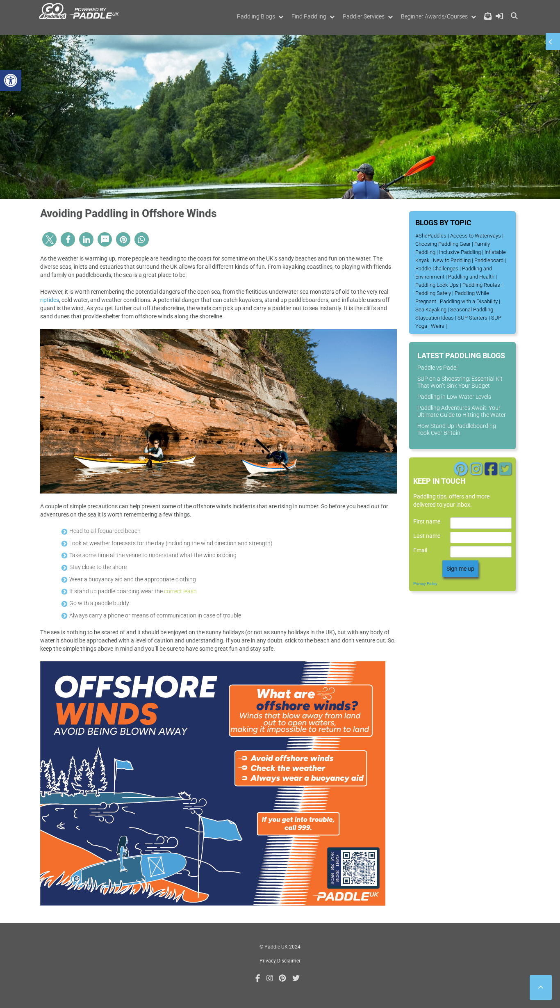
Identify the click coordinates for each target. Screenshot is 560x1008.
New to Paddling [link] (452, 260)
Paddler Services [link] (364, 16)
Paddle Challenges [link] (436, 268)
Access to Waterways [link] (475, 236)
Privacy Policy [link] (425, 583)
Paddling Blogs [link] (256, 16)
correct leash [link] (180, 591)
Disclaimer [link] (288, 961)
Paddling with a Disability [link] (469, 301)
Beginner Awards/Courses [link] (434, 16)
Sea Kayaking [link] (430, 309)
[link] (10, 80)
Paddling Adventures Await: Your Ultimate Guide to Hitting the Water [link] (461, 411)
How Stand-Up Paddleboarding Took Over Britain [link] (456, 429)
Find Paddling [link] (308, 16)
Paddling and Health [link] (471, 277)
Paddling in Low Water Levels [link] (454, 396)
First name (426, 521)
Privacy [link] (268, 961)
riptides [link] (49, 300)
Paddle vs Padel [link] (437, 367)
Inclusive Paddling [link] (460, 252)
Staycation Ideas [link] (434, 318)
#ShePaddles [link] (430, 236)
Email (420, 550)
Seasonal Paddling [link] (471, 309)
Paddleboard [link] (488, 260)
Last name (426, 536)
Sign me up (460, 568)
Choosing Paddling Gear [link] (443, 244)
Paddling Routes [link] (481, 285)
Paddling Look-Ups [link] (437, 285)
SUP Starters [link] (472, 318)
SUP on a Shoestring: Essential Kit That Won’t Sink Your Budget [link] (460, 382)
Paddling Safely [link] (433, 293)
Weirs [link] (437, 326)
